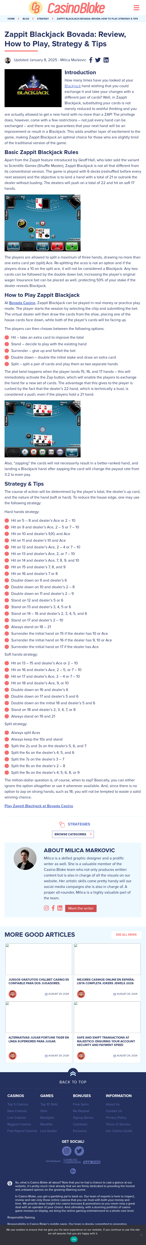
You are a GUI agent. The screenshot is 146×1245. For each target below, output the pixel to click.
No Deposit (81, 1111)
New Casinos (17, 1111)
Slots (43, 1111)
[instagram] (66, 1151)
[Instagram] (47, 908)
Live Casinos (16, 1118)
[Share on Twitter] (99, 60)
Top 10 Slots (49, 1104)
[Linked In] (60, 908)
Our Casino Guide (119, 1131)
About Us (113, 1104)
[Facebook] (54, 908)
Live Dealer (48, 1131)
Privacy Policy (116, 1118)
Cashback (80, 1124)
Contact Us (114, 1111)
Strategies (79, 824)
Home (11, 19)
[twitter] (79, 1151)
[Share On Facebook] (92, 60)
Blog (26, 19)
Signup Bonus (83, 1118)
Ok (74, 1239)
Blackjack (73, 86)
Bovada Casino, (22, 303)
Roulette (46, 1124)
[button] (73, 834)
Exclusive (80, 1131)
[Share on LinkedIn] (107, 60)
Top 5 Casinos (17, 1104)
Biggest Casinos (19, 1124)
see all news (126, 934)
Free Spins (81, 1104)
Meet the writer (81, 908)
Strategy (43, 19)
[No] (141, 1235)
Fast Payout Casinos (22, 1131)
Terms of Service (118, 1124)
